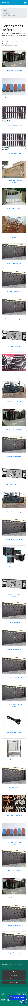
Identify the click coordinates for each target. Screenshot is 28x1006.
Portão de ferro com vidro (14, 263)
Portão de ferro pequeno (14, 567)
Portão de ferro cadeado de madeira (14, 237)
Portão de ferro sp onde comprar (14, 843)
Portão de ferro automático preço (14, 181)
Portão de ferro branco (14, 208)
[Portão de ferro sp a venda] (14, 803)
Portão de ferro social (14, 760)
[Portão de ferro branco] (14, 196)
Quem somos (14, 979)
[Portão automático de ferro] (14, 114)
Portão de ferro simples (14, 732)
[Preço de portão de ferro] (14, 913)
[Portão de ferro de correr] (14, 279)
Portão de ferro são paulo (14, 677)
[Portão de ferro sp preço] (14, 858)
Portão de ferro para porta (14, 539)
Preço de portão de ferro (14, 925)
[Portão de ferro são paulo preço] (14, 693)
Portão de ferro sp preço (14, 870)
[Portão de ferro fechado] (14, 334)
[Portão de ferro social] (14, 748)
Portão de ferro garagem (14, 401)
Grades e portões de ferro (14, 70)
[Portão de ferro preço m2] (14, 638)
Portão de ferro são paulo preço (14, 705)
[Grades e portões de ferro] (14, 59)
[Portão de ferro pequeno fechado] (14, 582)
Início (14, 971)
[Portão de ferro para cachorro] (14, 472)
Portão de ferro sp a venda (14, 815)
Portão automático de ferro (14, 126)
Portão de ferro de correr (14, 291)
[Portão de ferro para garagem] (14, 500)
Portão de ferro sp (14, 787)
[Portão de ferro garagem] (14, 389)
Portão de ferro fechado (14, 346)
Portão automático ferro (14, 153)
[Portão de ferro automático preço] (14, 169)
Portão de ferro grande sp (14, 429)
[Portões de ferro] (14, 886)
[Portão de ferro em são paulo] (14, 307)
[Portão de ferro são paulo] (14, 665)
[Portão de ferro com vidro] (14, 252)
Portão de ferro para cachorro (14, 484)
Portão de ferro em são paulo (14, 319)
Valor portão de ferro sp (14, 953)
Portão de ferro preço (14, 622)
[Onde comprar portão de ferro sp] (14, 86)
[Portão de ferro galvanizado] (14, 362)
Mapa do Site (14, 982)
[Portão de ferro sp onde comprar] (14, 831)
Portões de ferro (14, 898)
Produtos (14, 975)
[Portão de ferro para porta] (14, 527)
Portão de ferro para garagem (14, 512)
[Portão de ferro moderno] (14, 445)
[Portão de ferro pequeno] (14, 555)
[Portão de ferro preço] (14, 610)
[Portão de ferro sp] (14, 775)
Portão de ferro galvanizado (14, 374)
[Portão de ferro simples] (14, 720)
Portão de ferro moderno (14, 456)
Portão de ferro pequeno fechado (14, 595)
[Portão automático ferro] (14, 141)
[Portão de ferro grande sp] (14, 417)
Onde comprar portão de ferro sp (14, 99)
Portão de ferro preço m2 (14, 650)
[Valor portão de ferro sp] (14, 941)
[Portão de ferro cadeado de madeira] (14, 224)
